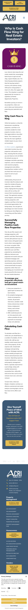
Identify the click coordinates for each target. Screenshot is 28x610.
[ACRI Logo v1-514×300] (9, 14)
